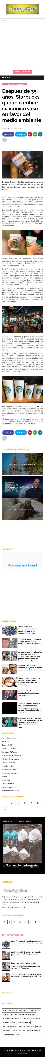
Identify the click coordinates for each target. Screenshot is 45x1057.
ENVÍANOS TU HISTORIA (22, 72)
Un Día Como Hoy (8, 784)
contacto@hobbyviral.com (16, 907)
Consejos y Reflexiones (10, 752)
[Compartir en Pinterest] (4, 140)
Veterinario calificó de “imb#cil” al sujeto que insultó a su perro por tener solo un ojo (30, 668)
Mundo (4, 777)
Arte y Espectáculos (9, 738)
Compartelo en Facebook (9, 135)
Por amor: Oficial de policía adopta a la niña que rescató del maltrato (29, 693)
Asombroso (6, 741)
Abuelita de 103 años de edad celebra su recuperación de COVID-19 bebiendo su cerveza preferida (22, 866)
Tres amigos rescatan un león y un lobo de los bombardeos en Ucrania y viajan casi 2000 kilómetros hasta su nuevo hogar (30, 722)
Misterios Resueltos (9, 769)
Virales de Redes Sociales (11, 791)
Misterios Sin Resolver (9, 773)
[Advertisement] (22, 45)
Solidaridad (6, 780)
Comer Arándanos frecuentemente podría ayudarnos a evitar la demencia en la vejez (27, 630)
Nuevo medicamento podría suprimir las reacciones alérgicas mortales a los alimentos (29, 681)
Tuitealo (22, 134)
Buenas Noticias (7, 745)
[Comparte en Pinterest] (30, 134)
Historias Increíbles (8, 762)
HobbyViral (7, 128)
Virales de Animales (9, 787)
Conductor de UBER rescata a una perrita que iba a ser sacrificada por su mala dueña (29, 641)
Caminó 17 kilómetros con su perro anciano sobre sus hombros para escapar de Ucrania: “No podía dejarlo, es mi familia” (29, 708)
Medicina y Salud (7, 766)
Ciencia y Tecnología (9, 748)
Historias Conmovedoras (10, 759)
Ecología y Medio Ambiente (14, 84)
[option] (22, 847)
